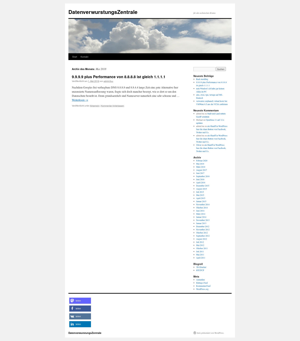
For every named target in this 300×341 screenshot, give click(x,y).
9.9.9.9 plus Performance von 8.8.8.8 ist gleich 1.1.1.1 (118, 76)
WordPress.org (202, 289)
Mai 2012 (200, 245)
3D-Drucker (201, 267)
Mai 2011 (200, 254)
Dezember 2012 (202, 226)
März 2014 (200, 213)
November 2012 (203, 229)
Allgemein (94, 105)
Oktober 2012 (202, 232)
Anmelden (200, 279)
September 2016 (203, 176)
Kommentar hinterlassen (112, 105)
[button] (80, 301)
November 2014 (203, 204)
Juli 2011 (200, 251)
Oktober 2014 (202, 207)
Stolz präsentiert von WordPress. (210, 332)
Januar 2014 (201, 216)
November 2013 (203, 220)
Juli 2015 (200, 191)
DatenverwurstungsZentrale (103, 11)
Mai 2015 (200, 195)
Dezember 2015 (202, 185)
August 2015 (201, 188)
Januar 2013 (201, 223)
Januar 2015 (201, 201)
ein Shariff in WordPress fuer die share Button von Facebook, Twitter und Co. (211, 129)
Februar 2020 (201, 160)
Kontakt (84, 56)
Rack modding (202, 79)
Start (74, 56)
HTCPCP (200, 270)
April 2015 (200, 198)
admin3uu (108, 81)
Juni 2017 (200, 173)
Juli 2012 (200, 242)
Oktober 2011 (202, 248)
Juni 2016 (200, 179)
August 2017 (201, 169)
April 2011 (200, 257)
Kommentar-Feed (203, 285)
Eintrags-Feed (202, 282)
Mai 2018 (200, 163)
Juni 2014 (200, 210)
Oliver (198, 144)
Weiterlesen (80, 100)
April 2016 (200, 182)
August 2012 (201, 238)
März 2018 (200, 166)
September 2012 (203, 235)
